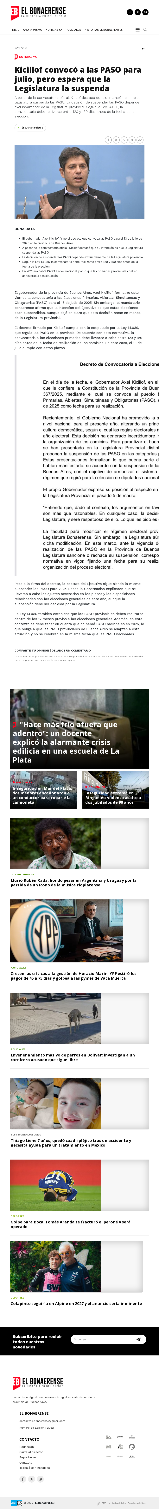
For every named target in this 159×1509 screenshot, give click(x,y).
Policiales (73, 29)
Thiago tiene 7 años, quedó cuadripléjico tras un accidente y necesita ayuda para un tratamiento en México (71, 1143)
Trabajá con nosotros (34, 1468)
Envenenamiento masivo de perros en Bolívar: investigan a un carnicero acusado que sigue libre (73, 1057)
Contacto (25, 1462)
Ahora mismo (32, 29)
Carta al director (31, 1452)
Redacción (26, 1447)
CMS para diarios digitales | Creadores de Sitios (124, 1503)
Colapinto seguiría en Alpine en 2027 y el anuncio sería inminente (76, 1303)
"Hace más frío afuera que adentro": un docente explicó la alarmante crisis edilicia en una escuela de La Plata (66, 742)
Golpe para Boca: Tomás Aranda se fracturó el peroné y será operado (71, 1224)
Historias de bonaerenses (104, 29)
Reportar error (30, 1457)
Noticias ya (54, 29)
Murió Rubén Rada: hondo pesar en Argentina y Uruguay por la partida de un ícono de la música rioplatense (74, 883)
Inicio (15, 29)
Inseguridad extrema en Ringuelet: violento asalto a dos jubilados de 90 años (113, 797)
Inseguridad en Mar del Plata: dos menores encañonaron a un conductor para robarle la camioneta (42, 795)
